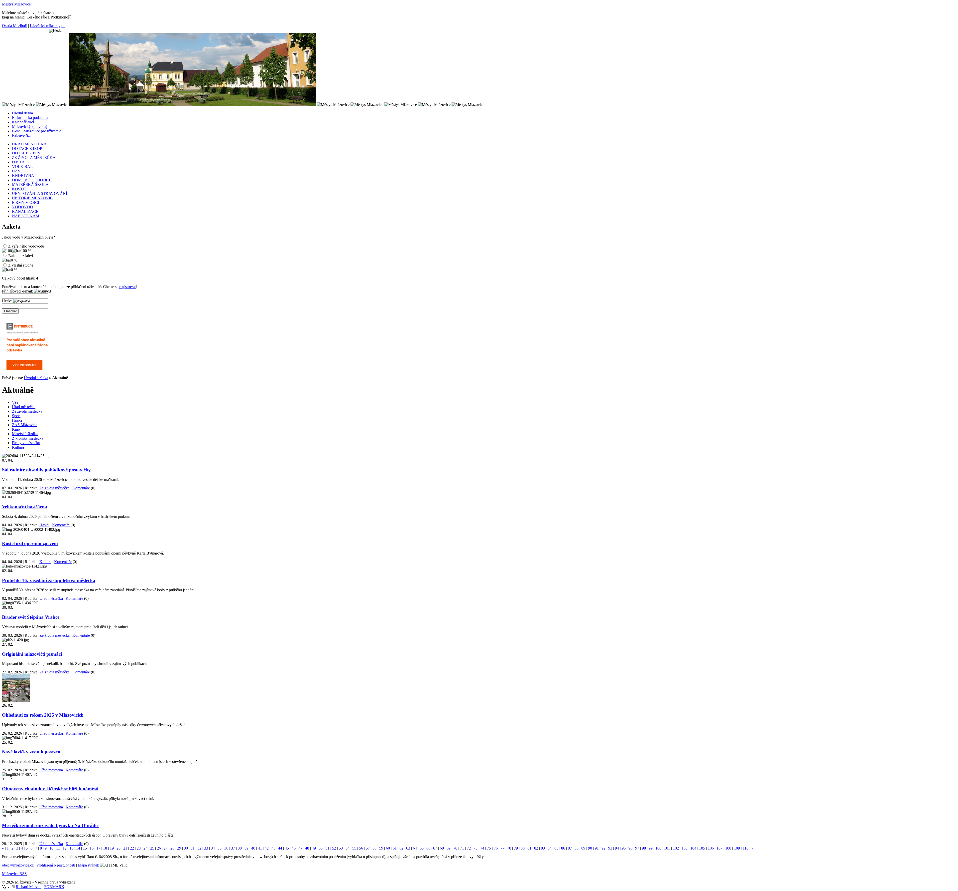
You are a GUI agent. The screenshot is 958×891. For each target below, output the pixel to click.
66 (428, 848)
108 (728, 848)
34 (213, 848)
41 (260, 848)
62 (401, 848)
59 (381, 848)
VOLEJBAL (22, 166)
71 (462, 848)
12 (65, 848)
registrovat (127, 287)
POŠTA (18, 162)
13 (71, 848)
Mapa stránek (88, 865)
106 (711, 848)
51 (327, 848)
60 (388, 848)
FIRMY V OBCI (25, 202)
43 (273, 848)
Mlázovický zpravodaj (29, 126)
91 (597, 848)
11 (58, 848)
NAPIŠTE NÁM (25, 216)
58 (374, 848)
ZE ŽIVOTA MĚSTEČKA (34, 157)
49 (314, 848)
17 (98, 848)
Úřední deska (22, 113)
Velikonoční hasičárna (24, 506)
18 (105, 848)
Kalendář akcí (23, 122)
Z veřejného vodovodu (26, 246)
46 (294, 848)
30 (186, 848)
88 (577, 848)
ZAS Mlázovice (24, 425)
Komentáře (81, 488)
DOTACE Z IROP (27, 148)
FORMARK (54, 887)
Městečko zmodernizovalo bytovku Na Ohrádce (50, 825)
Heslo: (7, 301)
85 (556, 848)
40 (253, 848)
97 (637, 848)
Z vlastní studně (20, 265)
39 (246, 848)
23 (139, 848)
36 (226, 848)
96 (630, 848)
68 (442, 848)
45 (287, 848)
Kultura (18, 447)
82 (536, 848)
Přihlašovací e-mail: (18, 291)
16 (92, 848)
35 (220, 848)
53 (341, 848)
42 (267, 848)
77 (502, 848)
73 (476, 848)
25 (152, 848)
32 (199, 848)
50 (321, 848)
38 (240, 848)
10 (51, 848)
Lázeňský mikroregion (47, 25)
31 (193, 848)
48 (307, 848)
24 (145, 848)
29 (179, 848)
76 (496, 848)
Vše (15, 402)
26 (159, 848)
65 (422, 848)
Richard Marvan (28, 887)
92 (603, 848)
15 (85, 848)
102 (676, 848)
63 (408, 848)
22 (132, 848)
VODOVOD (22, 207)
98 (644, 848)
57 (368, 848)
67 (435, 848)
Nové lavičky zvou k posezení (32, 751)
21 (125, 848)
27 (166, 848)
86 (563, 848)
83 (543, 848)
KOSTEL (20, 189)
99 (651, 848)
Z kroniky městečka (27, 438)
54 (348, 848)
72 (469, 848)
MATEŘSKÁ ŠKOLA (30, 184)
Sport (16, 416)
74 (482, 848)
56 (361, 848)
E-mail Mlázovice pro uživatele (36, 131)
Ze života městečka (27, 411)
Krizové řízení (23, 135)
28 (172, 848)
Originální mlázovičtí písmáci (32, 654)
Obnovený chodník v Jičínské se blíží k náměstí (50, 788)
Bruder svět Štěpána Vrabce (30, 617)
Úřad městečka (23, 407)
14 (78, 848)
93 (610, 848)
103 (685, 848)
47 (300, 848)
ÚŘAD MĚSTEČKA (29, 144)
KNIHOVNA (23, 175)
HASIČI (18, 171)
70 (455, 848)
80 (523, 848)
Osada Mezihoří (14, 25)
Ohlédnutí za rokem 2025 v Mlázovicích (43, 715)
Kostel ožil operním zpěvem (30, 543)
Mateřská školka (25, 434)
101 (667, 848)
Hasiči (17, 420)
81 (529, 848)
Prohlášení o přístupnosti (55, 865)
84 (550, 848)
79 (516, 848)
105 (702, 848)
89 (583, 848)
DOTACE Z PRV (26, 153)
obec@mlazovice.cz (18, 865)
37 (233, 848)
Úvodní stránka (36, 378)
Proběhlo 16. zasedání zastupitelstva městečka (48, 580)
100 (658, 848)
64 (415, 848)
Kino (16, 429)
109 (737, 848)
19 (112, 848)
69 (449, 848)
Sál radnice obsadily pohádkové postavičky (46, 469)
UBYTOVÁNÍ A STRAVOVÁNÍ (39, 193)
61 (395, 848)
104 (693, 848)
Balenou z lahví (20, 256)
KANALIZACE (25, 211)
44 (280, 848)
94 (617, 848)
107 (719, 848)
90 (590, 848)
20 (118, 848)
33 (206, 848)
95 (624, 848)
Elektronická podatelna (30, 117)
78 (509, 848)
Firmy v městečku (26, 443)
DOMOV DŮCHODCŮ (32, 180)
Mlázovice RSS (14, 874)
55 (354, 848)
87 (570, 848)
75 (489, 848)
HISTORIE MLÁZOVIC (32, 198)
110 (745, 848)
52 (334, 848)
